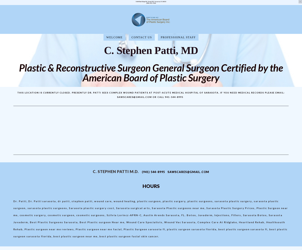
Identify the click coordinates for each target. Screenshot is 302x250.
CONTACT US (141, 37)
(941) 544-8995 (153, 172)
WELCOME (114, 37)
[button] (300, 1)
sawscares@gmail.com (188, 172)
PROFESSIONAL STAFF (178, 37)
